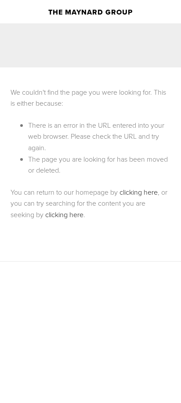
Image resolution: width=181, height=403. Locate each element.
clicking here (138, 192)
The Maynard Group (90, 12)
